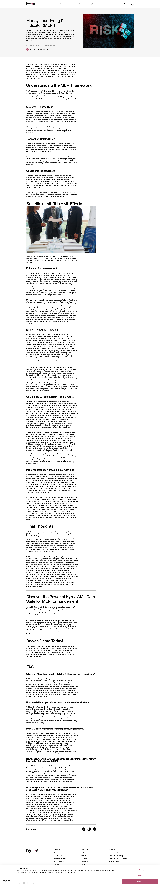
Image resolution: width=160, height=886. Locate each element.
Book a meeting (127, 4)
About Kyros (58, 856)
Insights (92, 4)
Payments (84, 862)
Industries (71, 4)
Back (28, 15)
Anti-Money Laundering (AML (36, 68)
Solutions (82, 4)
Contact (56, 865)
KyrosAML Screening (116, 856)
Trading (83, 865)
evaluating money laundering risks (57, 409)
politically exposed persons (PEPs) (63, 442)
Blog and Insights (60, 859)
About (62, 4)
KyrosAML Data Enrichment (118, 859)
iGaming (84, 859)
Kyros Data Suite (114, 853)
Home (56, 853)
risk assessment (44, 405)
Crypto (83, 856)
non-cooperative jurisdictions (61, 183)
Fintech (83, 853)
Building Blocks (114, 862)
